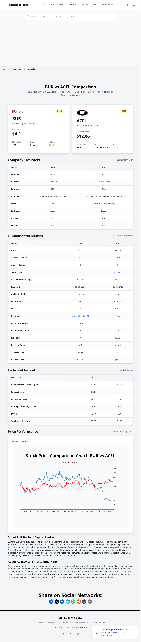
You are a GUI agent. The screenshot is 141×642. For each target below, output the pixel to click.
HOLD (51, 145)
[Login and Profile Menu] (134, 4)
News (51, 4)
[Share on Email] (90, 601)
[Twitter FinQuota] (70, 634)
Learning (106, 4)
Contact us (66, 622)
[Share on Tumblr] (84, 601)
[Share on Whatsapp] (73, 601)
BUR (16, 118)
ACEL (82, 121)
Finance (34, 145)
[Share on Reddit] (79, 601)
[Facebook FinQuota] (63, 633)
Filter (93, 4)
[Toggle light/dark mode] (127, 4)
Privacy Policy (82, 622)
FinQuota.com (72, 618)
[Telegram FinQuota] (77, 633)
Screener (61, 4)
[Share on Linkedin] (62, 601)
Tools (83, 4)
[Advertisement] (70, 44)
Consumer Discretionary (106, 147)
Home (42, 4)
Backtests (73, 4)
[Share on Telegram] (68, 601)
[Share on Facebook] (51, 601)
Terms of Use (106, 635)
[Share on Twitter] (57, 601)
